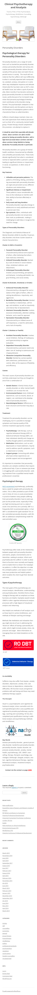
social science (6, 953)
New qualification (7, 805)
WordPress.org (7, 979)
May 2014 (5, 906)
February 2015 (6, 891)
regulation (5, 951)
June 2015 (5, 886)
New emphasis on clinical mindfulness (13, 825)
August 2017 (6, 866)
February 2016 (6, 878)
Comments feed (7, 976)
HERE (30, 770)
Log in (4, 971)
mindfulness (6, 941)
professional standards (9, 946)
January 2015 (6, 893)
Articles (4, 923)
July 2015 (5, 883)
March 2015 (6, 888)
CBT (3, 926)
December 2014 (7, 896)
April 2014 (5, 908)
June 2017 (5, 868)
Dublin (4, 823)
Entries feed (6, 974)
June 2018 (5, 858)
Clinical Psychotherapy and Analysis (18, 6)
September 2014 (7, 898)
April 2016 (5, 876)
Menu (18, 22)
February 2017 (6, 871)
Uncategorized (6, 958)
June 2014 (5, 903)
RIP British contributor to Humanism (13, 813)
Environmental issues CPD (10, 828)
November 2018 (7, 856)
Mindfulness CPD (7, 830)
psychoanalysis (7, 948)
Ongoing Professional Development (13, 815)
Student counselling (8, 956)
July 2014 (5, 901)
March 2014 (6, 911)
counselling (5, 928)
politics (4, 943)
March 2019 (6, 853)
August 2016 (6, 873)
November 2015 (7, 881)
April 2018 (5, 861)
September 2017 (7, 863)
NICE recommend (8, 486)
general (4, 933)
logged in (15, 787)
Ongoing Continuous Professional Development (17, 833)
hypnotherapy (6, 938)
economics (5, 931)
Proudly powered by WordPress (11, 991)
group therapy (6, 936)
